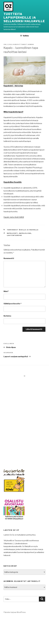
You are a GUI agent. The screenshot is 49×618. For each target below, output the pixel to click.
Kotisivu (7, 316)
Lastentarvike (14, 235)
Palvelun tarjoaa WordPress (15, 612)
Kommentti (9, 258)
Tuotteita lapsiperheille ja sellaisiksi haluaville (24, 17)
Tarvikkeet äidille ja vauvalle (23, 230)
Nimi (6, 291)
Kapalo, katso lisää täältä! (14, 217)
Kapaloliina (25, 233)
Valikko (26, 36)
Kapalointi (12, 233)
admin (31, 44)
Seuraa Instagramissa (26, 380)
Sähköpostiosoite (12, 304)
